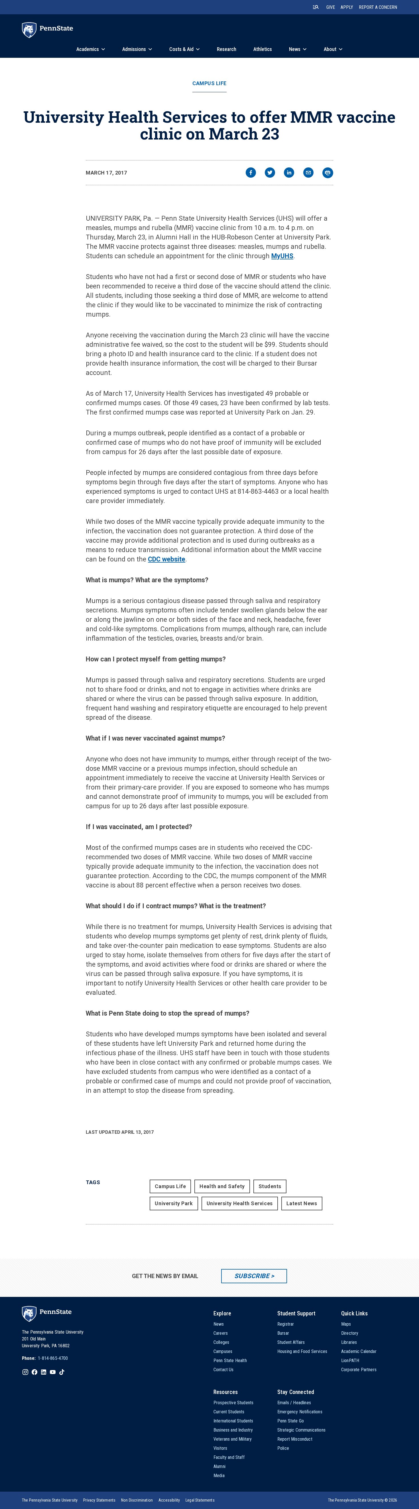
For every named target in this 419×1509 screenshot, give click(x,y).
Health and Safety (222, 1186)
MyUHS (282, 256)
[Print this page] (327, 172)
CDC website (166, 559)
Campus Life (209, 83)
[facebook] (251, 173)
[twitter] (270, 173)
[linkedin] (289, 173)
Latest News (301, 1203)
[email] (308, 173)
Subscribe (251, 1276)
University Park (174, 1203)
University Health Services (240, 1203)
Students (270, 1186)
